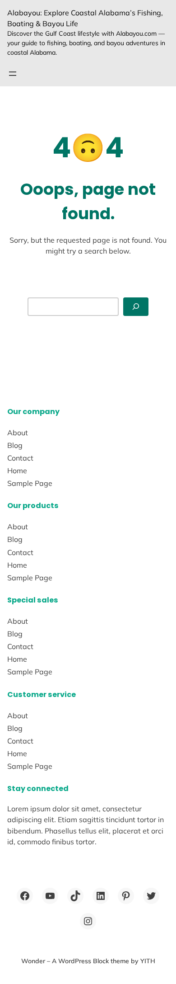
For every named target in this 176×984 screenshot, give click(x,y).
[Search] (135, 306)
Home (17, 470)
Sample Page (29, 483)
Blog (15, 445)
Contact (20, 457)
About (17, 432)
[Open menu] (12, 73)
